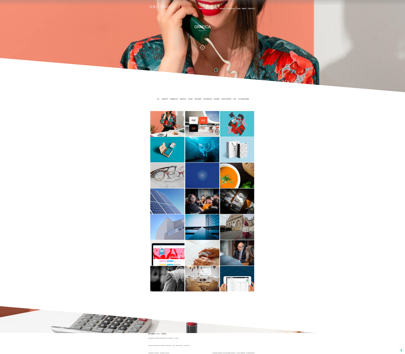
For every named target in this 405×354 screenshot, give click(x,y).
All (158, 99)
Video (190, 99)
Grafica (183, 99)
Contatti (251, 9)
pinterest (156, 334)
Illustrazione (243, 99)
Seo (234, 99)
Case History (226, 99)
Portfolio (231, 9)
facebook (151, 334)
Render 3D (174, 99)
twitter (161, 334)
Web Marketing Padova (208, 9)
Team (238, 9)
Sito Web (198, 99)
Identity (165, 99)
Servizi (222, 9)
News (244, 9)
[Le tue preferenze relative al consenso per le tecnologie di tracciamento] (401, 350)
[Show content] (202, 47)
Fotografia (207, 99)
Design (216, 99)
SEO (173, 345)
